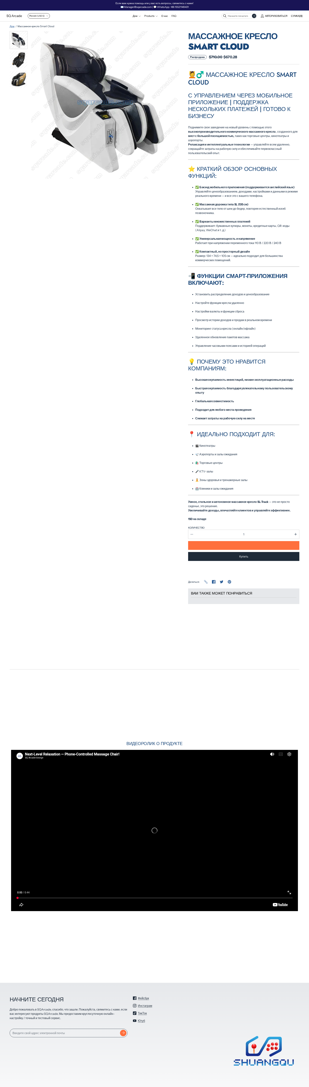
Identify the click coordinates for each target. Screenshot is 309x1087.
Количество (196, 527)
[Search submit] (254, 16)
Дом (12, 26)
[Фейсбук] (214, 582)
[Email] (206, 582)
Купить (243, 556)
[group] (19, 40)
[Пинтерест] (229, 582)
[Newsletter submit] (123, 1033)
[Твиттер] (221, 582)
